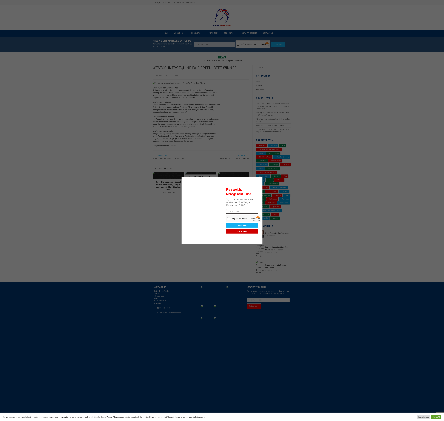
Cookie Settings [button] (423, 417)
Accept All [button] (436, 417)
